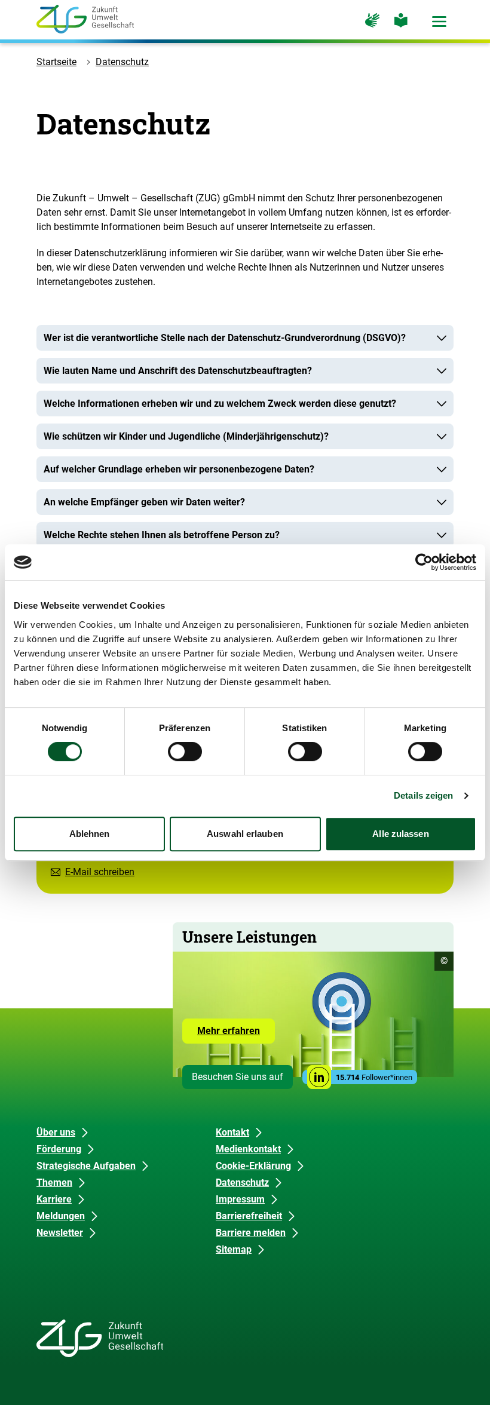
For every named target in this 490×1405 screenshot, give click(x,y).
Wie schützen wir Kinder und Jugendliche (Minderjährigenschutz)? (186, 436)
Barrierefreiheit (249, 1216)
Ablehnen (89, 834)
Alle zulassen (400, 834)
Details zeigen (423, 795)
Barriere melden (251, 1232)
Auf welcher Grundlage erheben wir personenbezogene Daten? (179, 469)
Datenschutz (122, 62)
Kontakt (232, 1132)
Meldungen (60, 1216)
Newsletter (59, 1232)
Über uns (55, 1132)
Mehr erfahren (236, 1034)
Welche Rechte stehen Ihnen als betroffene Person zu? (162, 535)
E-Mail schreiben (99, 872)
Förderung (58, 1149)
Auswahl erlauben (245, 834)
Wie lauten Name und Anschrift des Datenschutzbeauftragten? (178, 370)
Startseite (56, 62)
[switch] (185, 751)
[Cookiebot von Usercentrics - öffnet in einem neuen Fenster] (424, 562)
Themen (54, 1182)
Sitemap (234, 1249)
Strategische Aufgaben (86, 1165)
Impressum (240, 1199)
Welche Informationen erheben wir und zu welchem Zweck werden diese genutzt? (220, 403)
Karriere (54, 1199)
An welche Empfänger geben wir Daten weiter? (144, 502)
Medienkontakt (248, 1149)
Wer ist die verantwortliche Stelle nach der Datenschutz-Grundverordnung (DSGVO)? (225, 337)
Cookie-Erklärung (253, 1165)
